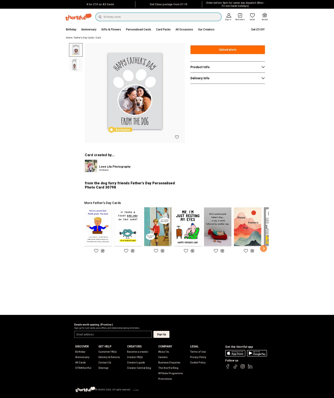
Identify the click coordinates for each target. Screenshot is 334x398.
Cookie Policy (198, 362)
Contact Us (104, 362)
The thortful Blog (168, 368)
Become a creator (137, 351)
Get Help (105, 346)
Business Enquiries (169, 362)
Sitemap (103, 368)
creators (134, 346)
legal (194, 346)
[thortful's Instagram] (242, 368)
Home (69, 38)
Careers (163, 357)
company (165, 346)
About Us (163, 351)
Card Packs (163, 29)
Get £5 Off (258, 29)
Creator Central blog (139, 368)
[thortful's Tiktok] (235, 368)
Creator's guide (136, 362)
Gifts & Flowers (111, 29)
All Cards (80, 362)
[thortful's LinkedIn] (250, 368)
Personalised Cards (138, 29)
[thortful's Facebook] (227, 368)
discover (82, 346)
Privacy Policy (198, 357)
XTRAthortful (83, 368)
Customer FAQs (107, 351)
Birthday (71, 29)
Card (98, 38)
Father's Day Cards (84, 38)
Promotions (165, 378)
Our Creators (206, 29)
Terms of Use (198, 351)
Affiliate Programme (170, 373)
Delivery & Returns (109, 357)
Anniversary (88, 29)
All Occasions (184, 29)
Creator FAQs (135, 357)
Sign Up (161, 334)
